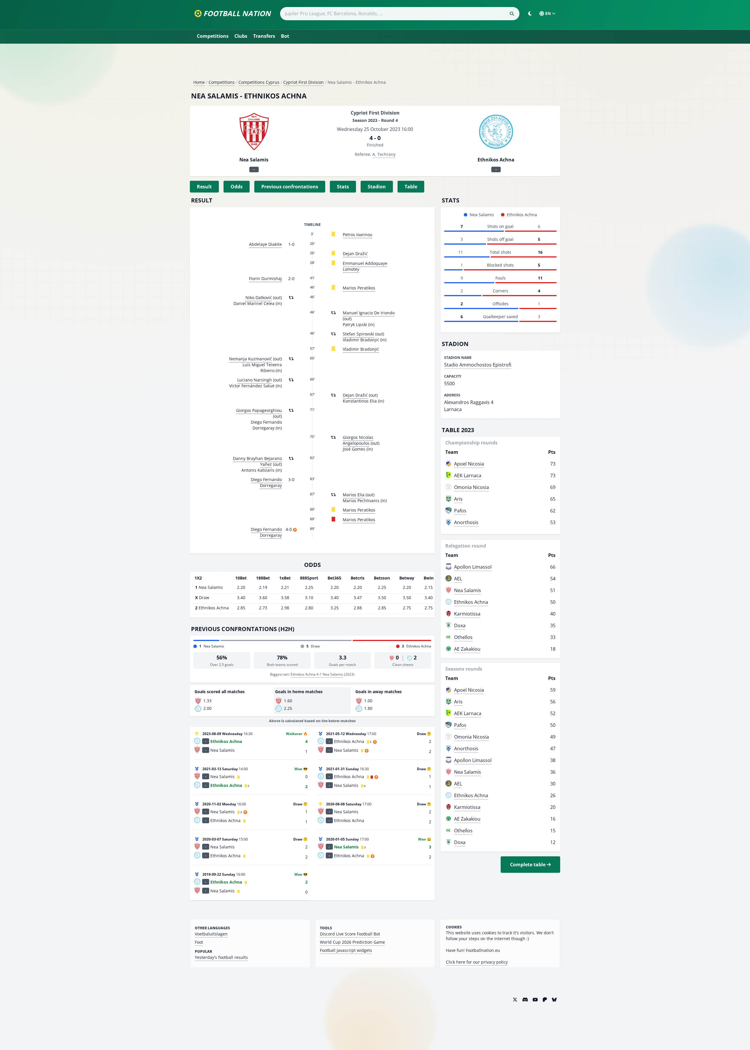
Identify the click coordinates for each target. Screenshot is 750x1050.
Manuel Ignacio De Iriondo (369, 313)
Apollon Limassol (473, 567)
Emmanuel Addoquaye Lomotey (365, 266)
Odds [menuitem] (237, 186)
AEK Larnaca (467, 475)
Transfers (264, 36)
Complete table (528, 864)
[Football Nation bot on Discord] (525, 999)
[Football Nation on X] (515, 999)
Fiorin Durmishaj (265, 278)
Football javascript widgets (346, 950)
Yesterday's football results (221, 957)
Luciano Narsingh (254, 380)
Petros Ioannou (357, 234)
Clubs (240, 36)
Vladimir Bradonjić (361, 349)
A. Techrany (384, 154)
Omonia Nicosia (471, 487)
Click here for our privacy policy (477, 962)
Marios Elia (353, 494)
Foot (199, 942)
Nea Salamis (467, 590)
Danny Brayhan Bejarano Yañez (257, 461)
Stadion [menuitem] (377, 186)
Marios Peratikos (359, 288)
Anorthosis (466, 522)
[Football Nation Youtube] (535, 999)
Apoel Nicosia (469, 464)
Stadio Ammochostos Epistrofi (477, 365)
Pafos (460, 510)
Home (199, 82)
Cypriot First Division (303, 82)
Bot (285, 36)
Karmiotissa (467, 614)
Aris (458, 499)
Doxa (460, 625)
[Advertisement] (375, 64)
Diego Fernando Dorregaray (266, 482)
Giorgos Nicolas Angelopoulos (358, 440)
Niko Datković (259, 297)
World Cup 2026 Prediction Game (352, 942)
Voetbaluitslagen (211, 934)
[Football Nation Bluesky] (554, 999)
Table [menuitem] (411, 186)
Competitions (213, 36)
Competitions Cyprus (258, 82)
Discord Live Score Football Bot (350, 934)
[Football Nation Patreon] (545, 999)
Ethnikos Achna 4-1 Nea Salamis (317, 674)
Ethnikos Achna (471, 602)
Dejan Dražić (355, 253)
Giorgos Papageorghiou (259, 410)
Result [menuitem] (204, 186)
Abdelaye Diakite (265, 244)
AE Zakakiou (467, 649)
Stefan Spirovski (358, 334)
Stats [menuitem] (343, 186)
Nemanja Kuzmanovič (250, 359)
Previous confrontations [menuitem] (289, 186)
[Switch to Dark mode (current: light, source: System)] (529, 13)
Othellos (463, 637)
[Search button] (512, 14)
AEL (458, 578)
